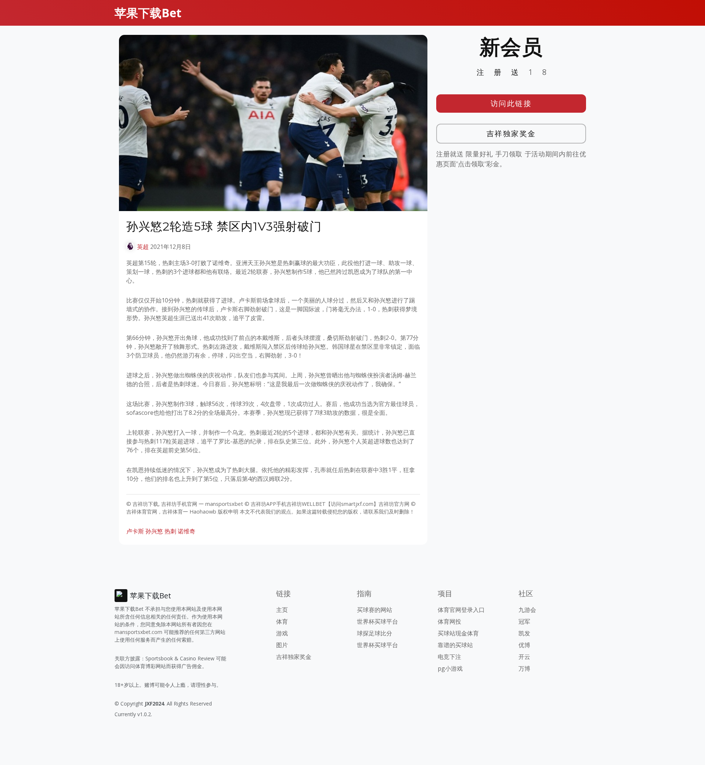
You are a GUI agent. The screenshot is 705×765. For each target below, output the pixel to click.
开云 (524, 657)
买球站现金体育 (458, 633)
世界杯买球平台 (377, 621)
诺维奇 (186, 531)
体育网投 (449, 621)
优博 (524, 645)
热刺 (170, 531)
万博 (524, 668)
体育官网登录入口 (461, 610)
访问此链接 (511, 103)
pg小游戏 (450, 668)
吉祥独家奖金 (511, 133)
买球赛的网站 (374, 610)
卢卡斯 (135, 531)
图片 (282, 645)
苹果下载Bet (148, 13)
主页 (282, 610)
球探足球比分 (374, 633)
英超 (143, 247)
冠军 (524, 621)
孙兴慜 (154, 531)
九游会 (527, 610)
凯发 (524, 633)
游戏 (282, 633)
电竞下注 (449, 657)
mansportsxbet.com (138, 631)
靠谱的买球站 (455, 645)
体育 (282, 621)
